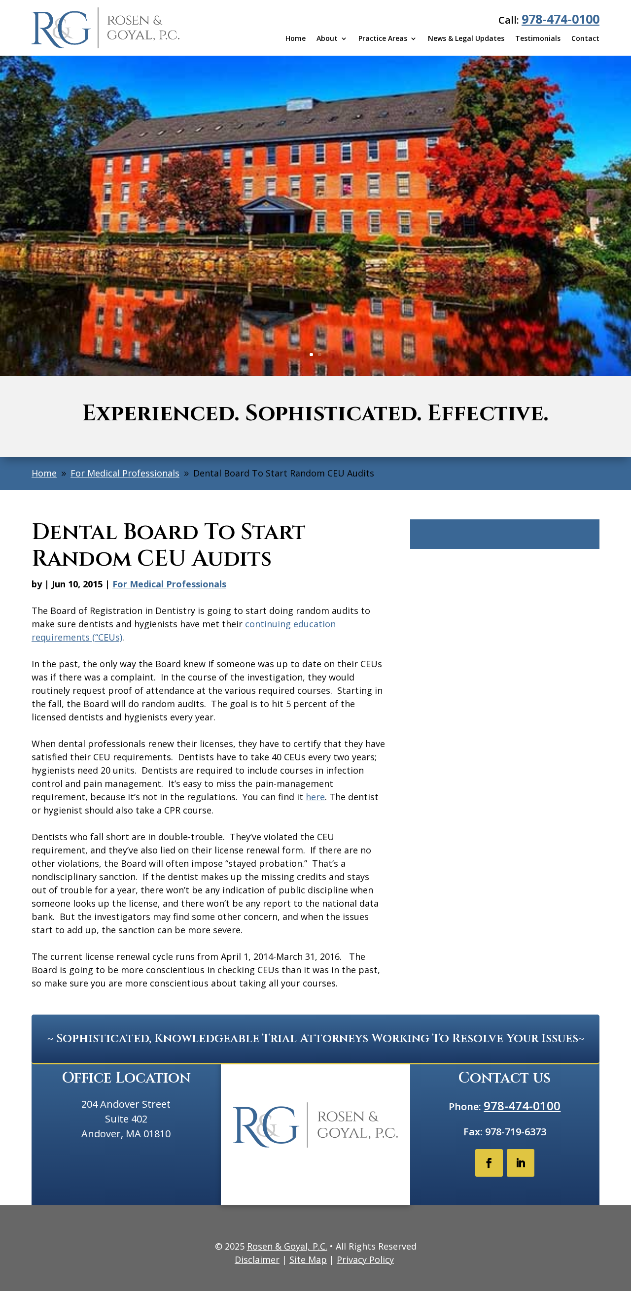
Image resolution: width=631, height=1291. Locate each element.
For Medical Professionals (169, 584)
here (315, 797)
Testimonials (538, 39)
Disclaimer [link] (257, 1259)
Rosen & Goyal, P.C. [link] (287, 1246)
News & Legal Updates (466, 39)
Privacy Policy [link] (365, 1259)
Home (295, 39)
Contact (585, 39)
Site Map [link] (308, 1259)
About (327, 39)
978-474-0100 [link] (560, 18)
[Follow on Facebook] (489, 1163)
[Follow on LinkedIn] (520, 1163)
